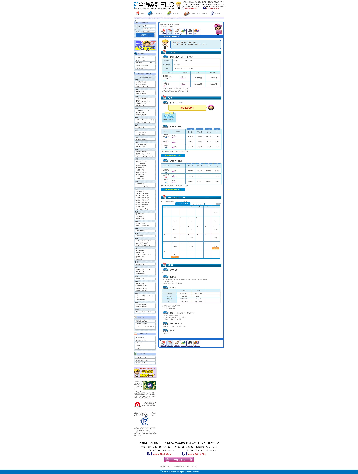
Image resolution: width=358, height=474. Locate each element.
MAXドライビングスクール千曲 (144, 156)
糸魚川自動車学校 (140, 163)
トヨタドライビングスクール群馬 (145, 120)
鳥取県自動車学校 (140, 230)
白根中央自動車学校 (141, 165)
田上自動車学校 (140, 168)
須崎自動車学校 (140, 271)
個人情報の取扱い (165, 466)
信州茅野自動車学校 (141, 151)
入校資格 (138, 345)
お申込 (218, 32)
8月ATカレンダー (183, 203)
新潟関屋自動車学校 (141, 161)
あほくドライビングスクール (143, 254)
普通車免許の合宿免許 (142, 321)
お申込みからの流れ (141, 340)
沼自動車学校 (139, 235)
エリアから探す (140, 57)
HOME (143, 13)
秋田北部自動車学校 (141, 82)
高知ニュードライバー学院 (143, 269)
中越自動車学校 (140, 170)
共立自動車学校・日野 (142, 286)
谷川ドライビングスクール (143, 122)
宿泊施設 (177, 34)
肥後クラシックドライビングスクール (145, 296)
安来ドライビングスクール (143, 245)
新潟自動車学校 (140, 174)
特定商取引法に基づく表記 (181, 466)
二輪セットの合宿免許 (142, 65)
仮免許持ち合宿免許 (141, 68)
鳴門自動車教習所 (140, 250)
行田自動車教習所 (140, 134)
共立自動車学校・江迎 (142, 290)
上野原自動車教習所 (141, 144)
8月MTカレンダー (197, 204)
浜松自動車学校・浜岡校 (142, 195)
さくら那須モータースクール (143, 110)
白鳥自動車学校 (140, 264)
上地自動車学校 (140, 216)
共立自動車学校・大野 (142, 288)
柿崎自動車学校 (140, 179)
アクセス (183, 34)
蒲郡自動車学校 (140, 214)
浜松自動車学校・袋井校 (142, 193)
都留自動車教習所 (140, 146)
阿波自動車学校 (140, 257)
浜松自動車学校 (140, 191)
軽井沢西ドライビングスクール (144, 154)
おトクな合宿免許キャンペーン (144, 60)
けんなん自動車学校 (141, 98)
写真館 (190, 34)
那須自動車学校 (140, 112)
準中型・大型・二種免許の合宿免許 (145, 327)
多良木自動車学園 (140, 299)
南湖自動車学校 (140, 105)
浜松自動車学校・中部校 (142, 198)
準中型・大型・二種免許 (199, 13)
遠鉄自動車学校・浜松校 (142, 202)
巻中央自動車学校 (140, 176)
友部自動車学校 (140, 127)
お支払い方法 (139, 343)
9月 (218, 203)
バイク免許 (175, 13)
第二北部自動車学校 (141, 84)
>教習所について (140, 363)
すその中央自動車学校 (142, 209)
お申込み (217, 13)
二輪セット (197, 34)
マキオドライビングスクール (143, 311)
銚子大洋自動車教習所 (142, 139)
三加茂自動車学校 (140, 259)
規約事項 (138, 348)
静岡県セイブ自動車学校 (142, 204)
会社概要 (195, 466)
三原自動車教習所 (140, 223)
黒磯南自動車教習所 (141, 115)
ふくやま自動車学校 (141, 103)
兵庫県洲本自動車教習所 (142, 225)
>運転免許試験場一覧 (141, 360)
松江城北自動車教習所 (142, 243)
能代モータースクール (142, 86)
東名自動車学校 (140, 206)
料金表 (170, 34)
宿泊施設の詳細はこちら (173, 155)
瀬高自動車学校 (140, 278)
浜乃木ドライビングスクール (143, 240)
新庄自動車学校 (140, 91)
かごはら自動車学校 (141, 132)
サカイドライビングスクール (143, 186)
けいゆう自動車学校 (141, 304)
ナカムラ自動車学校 (141, 306)
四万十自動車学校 (140, 273)
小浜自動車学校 (140, 184)
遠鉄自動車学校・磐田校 (142, 200)
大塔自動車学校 (140, 283)
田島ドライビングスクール (143, 101)
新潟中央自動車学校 (141, 172)
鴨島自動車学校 (140, 252)
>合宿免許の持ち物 (141, 357)
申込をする (179, 459)
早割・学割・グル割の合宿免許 (144, 63)
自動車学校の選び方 (141, 337)
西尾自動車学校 (140, 218)
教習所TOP (163, 34)
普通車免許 (158, 13)
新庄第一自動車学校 (141, 93)
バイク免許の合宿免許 (142, 323)
